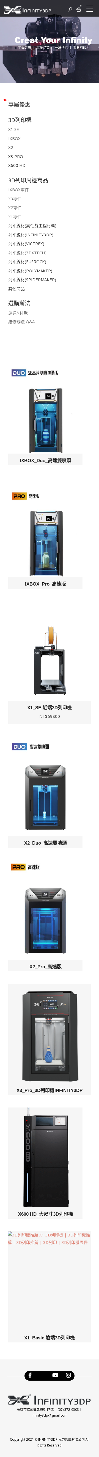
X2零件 (14, 207)
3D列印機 (20, 120)
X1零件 (14, 216)
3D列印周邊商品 (28, 180)
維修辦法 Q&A (21, 321)
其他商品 (16, 288)
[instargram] (68, 1376)
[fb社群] (42, 1376)
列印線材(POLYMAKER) (30, 270)
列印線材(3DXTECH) (27, 252)
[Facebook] (30, 1376)
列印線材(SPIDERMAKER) (32, 279)
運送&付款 (18, 312)
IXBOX (14, 138)
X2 (10, 147)
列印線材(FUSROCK (26, 261)
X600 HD (17, 165)
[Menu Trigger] (89, 8)
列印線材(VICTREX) (26, 243)
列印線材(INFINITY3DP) (30, 234)
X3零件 (14, 198)
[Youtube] (55, 1376)
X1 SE (13, 129)
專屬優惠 (19, 104)
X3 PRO (15, 156)
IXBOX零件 (18, 189)
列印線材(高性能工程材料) (32, 225)
